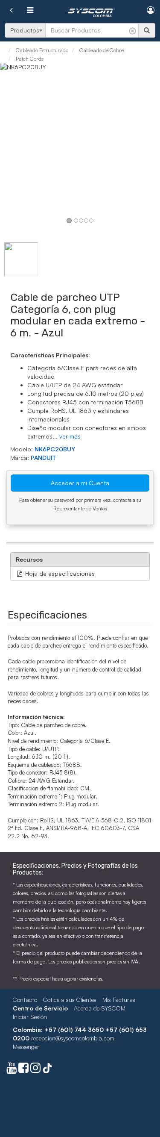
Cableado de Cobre (101, 50)
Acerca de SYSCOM (99, 1008)
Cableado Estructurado (41, 50)
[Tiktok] (47, 1069)
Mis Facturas (118, 999)
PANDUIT (43, 457)
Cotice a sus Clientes (69, 999)
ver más (70, 436)
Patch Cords (29, 58)
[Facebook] (23, 1069)
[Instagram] (35, 1069)
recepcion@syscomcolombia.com (72, 1038)
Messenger (26, 1046)
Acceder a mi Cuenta (80, 482)
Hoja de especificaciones (59, 573)
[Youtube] (11, 1069)
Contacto (25, 999)
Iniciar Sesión (30, 1016)
